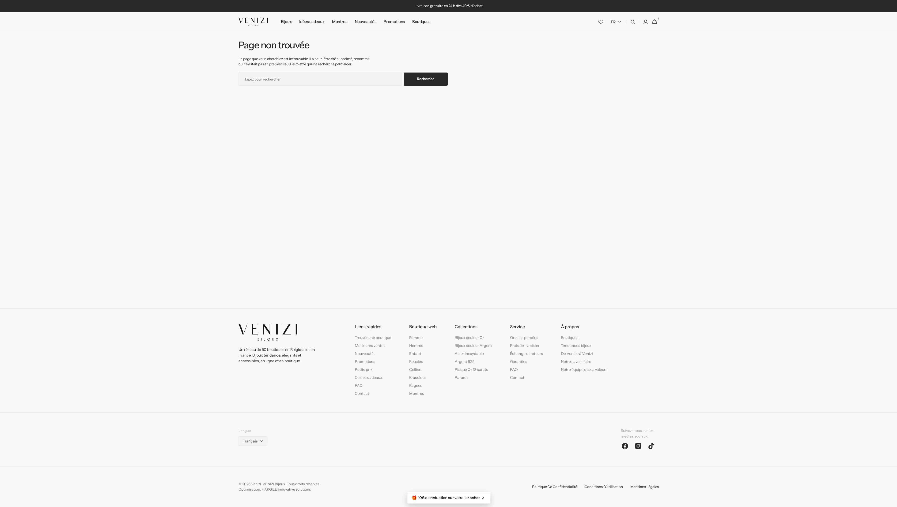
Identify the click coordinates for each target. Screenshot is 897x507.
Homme (416, 345)
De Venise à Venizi (577, 353)
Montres (416, 393)
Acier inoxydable (469, 353)
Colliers (415, 369)
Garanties (518, 361)
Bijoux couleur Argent (473, 345)
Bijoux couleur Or (469, 337)
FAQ (359, 385)
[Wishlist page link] (600, 21)
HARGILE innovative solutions (286, 489)
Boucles (416, 361)
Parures (461, 377)
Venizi (256, 484)
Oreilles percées (524, 337)
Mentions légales (644, 486)
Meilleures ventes (370, 345)
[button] (632, 22)
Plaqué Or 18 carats (471, 369)
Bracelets (417, 377)
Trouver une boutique (373, 337)
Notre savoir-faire (576, 361)
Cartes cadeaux (368, 377)
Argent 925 (464, 361)
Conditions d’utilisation (604, 486)
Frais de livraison (524, 345)
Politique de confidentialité (554, 486)
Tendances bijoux (576, 345)
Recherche (425, 79)
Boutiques (569, 337)
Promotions (365, 361)
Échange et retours (526, 353)
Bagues (415, 385)
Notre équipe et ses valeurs (584, 369)
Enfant (415, 353)
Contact (362, 393)
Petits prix (364, 369)
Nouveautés (365, 353)
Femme (416, 337)
